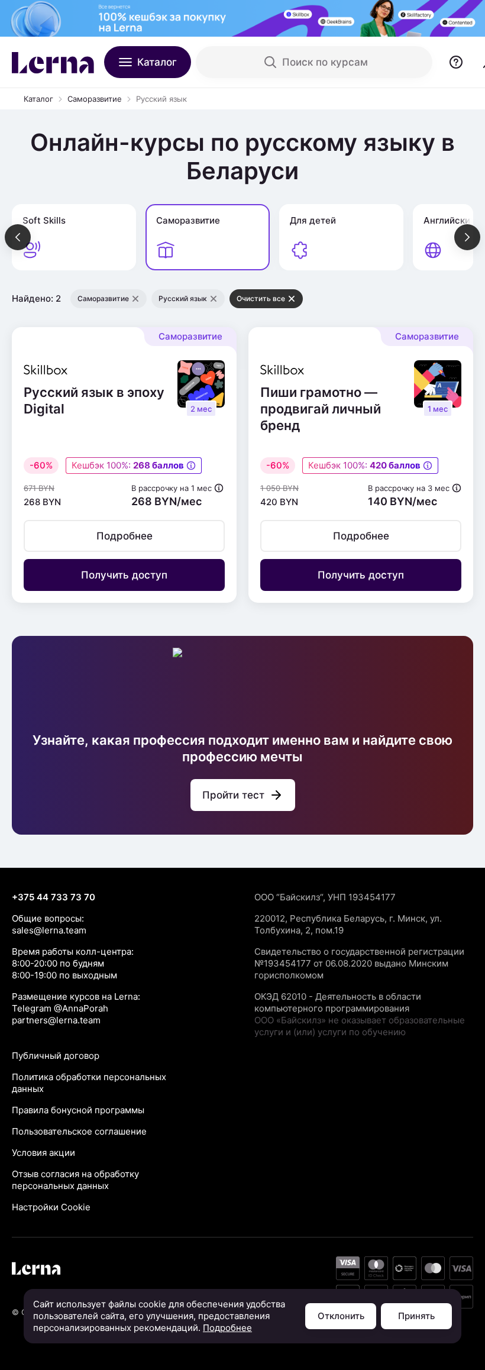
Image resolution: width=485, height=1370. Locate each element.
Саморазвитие (94, 99)
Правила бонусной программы (78, 1110)
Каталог (38, 99)
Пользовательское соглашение (79, 1131)
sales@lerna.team (49, 930)
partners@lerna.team (56, 1020)
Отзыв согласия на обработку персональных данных (75, 1179)
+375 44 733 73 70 (53, 897)
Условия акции (43, 1152)
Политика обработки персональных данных (89, 1082)
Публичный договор (55, 1055)
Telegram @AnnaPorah (60, 1008)
